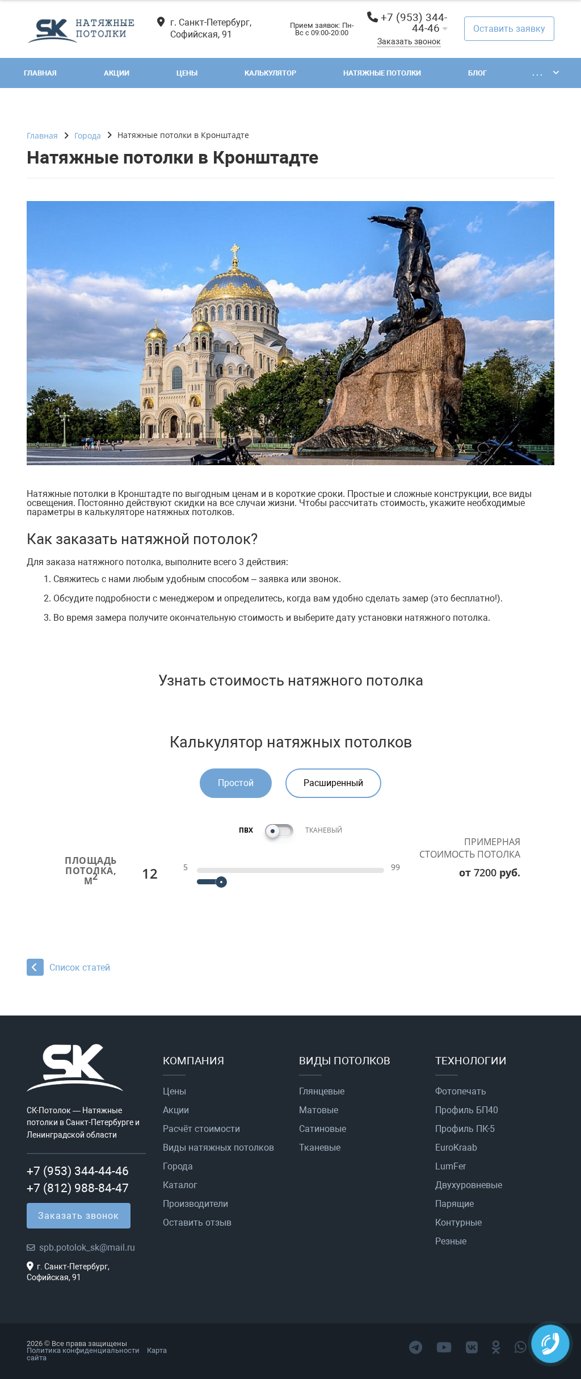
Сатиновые (322, 1129)
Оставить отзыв (197, 1222)
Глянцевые (321, 1091)
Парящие (454, 1204)
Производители (195, 1204)
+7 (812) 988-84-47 (78, 1188)
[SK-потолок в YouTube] (444, 1348)
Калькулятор (270, 73)
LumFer (450, 1166)
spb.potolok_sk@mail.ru (87, 1247)
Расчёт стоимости (201, 1129)
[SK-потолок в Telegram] (415, 1348)
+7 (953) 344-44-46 (414, 23)
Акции (116, 73)
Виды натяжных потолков (218, 1147)
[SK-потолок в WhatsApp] (521, 1348)
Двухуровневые (468, 1185)
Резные (450, 1241)
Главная (40, 73)
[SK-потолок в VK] (472, 1348)
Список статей (79, 967)
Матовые (318, 1110)
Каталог (180, 1185)
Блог (477, 73)
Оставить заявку (509, 28)
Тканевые (319, 1147)
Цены (186, 73)
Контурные (458, 1222)
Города (178, 1166)
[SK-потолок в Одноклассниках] (496, 1348)
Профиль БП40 (466, 1110)
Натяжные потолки (382, 73)
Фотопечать (460, 1091)
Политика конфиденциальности (83, 1350)
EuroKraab (456, 1147)
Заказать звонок (409, 42)
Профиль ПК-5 (465, 1129)
